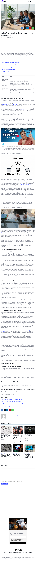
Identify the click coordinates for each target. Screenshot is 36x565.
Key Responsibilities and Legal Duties (8, 69)
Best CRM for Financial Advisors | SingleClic (9, 406)
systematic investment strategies (26, 184)
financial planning (24, 109)
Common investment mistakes (29, 313)
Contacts (10, 552)
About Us (6, 552)
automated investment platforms (7, 180)
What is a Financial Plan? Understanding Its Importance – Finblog (13, 401)
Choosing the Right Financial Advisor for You (9, 67)
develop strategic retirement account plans (8, 232)
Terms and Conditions (17, 552)
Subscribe (18, 542)
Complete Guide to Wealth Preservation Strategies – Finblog (12, 403)
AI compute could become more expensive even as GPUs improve (29, 437)
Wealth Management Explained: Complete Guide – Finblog (12, 399)
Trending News (6, 434)
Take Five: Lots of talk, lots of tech (17, 455)
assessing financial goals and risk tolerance (9, 104)
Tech (25, 434)
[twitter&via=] (25, 28)
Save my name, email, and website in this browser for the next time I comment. (12, 481)
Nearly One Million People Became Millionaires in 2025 (6, 455)
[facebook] (22, 28)
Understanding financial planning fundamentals (22, 261)
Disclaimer (30, 552)
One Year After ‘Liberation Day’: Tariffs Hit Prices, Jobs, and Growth (28, 456)
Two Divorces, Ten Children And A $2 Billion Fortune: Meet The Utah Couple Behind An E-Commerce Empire (18, 438)
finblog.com (4, 352)
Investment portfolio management (7, 204)
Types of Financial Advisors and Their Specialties (10, 64)
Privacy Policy (19, 540)
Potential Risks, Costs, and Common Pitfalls (9, 71)
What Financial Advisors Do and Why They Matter (10, 62)
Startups (17, 434)
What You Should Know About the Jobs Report (5, 437)
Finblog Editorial (6, 37)
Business (14, 434)
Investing (2, 434)
